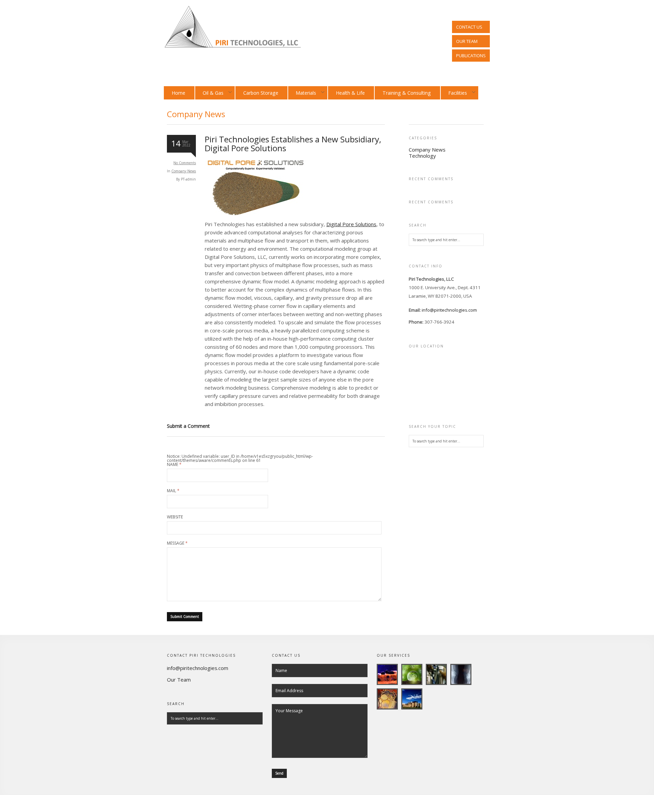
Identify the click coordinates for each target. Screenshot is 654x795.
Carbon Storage (260, 93)
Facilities (454, 93)
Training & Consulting (407, 93)
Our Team (179, 679)
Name (174, 465)
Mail (173, 491)
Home (178, 93)
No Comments (184, 162)
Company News (183, 171)
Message (177, 543)
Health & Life (350, 93)
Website (175, 517)
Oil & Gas (209, 93)
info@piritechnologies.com (449, 310)
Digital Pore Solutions (351, 224)
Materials (302, 93)
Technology (422, 155)
